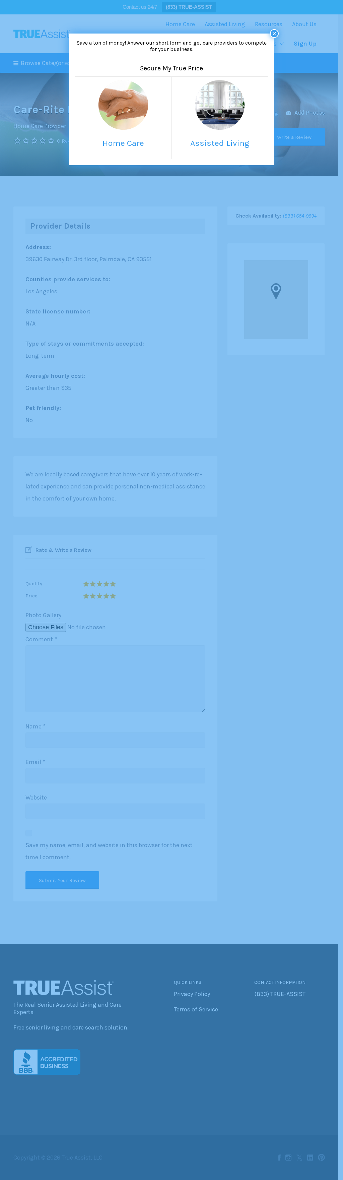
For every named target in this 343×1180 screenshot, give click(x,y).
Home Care (123, 143)
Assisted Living (220, 143)
